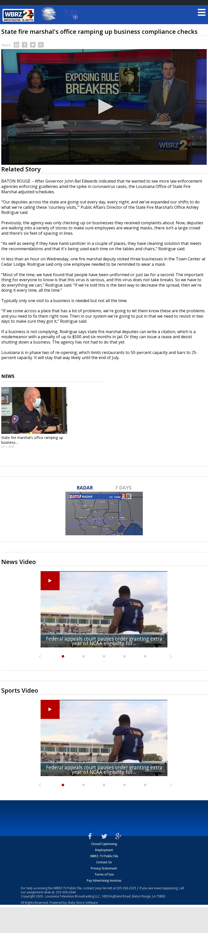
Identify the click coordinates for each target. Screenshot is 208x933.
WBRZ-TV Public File (104, 856)
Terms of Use (104, 874)
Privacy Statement (104, 868)
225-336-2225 (126, 888)
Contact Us (104, 862)
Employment (104, 850)
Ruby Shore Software (83, 902)
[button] (104, 106)
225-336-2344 (66, 892)
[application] (104, 107)
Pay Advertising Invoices (104, 880)
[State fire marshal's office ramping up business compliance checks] (34, 410)
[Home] (19, 15)
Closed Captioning (104, 844)
